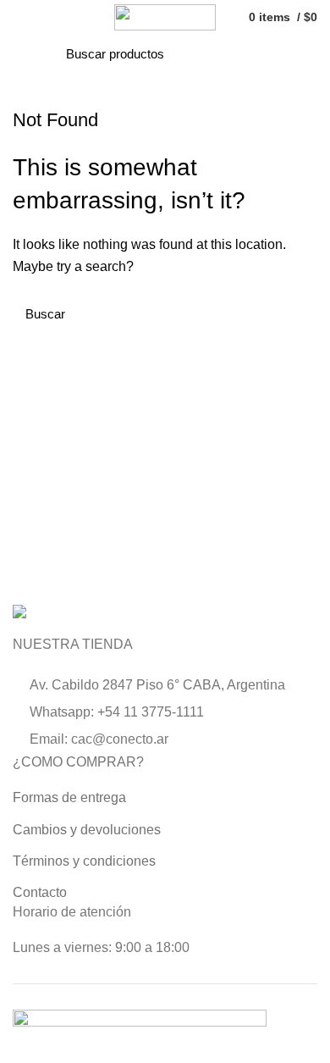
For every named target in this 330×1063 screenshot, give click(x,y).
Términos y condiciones (84, 861)
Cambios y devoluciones (87, 829)
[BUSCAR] (254, 54)
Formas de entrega (69, 797)
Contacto (40, 892)
